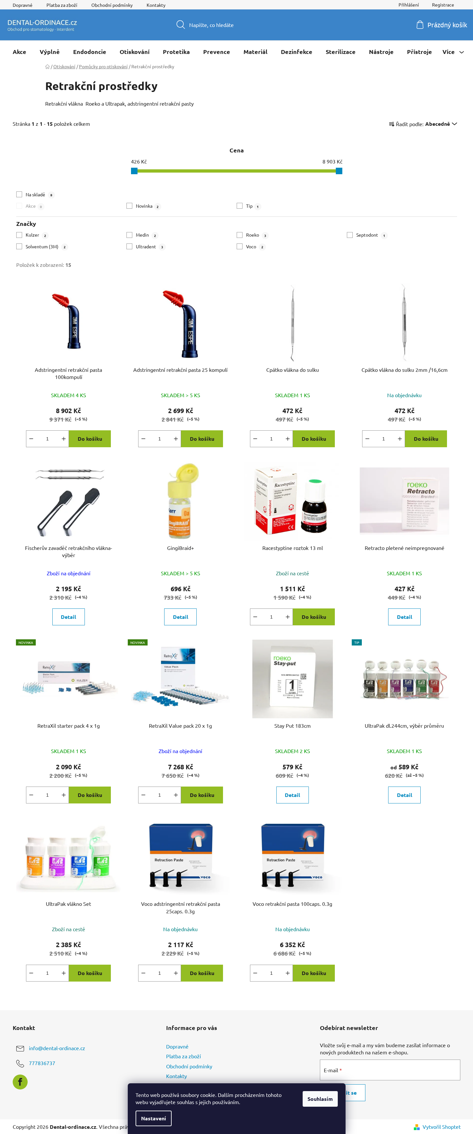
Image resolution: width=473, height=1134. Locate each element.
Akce (34, 206)
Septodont (370, 235)
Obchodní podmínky (112, 5)
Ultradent (149, 246)
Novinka (147, 206)
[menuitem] (19, 52)
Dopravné (23, 5)
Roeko (256, 235)
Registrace (443, 4)
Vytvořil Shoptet (442, 1126)
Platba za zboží (61, 5)
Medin (146, 235)
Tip (252, 206)
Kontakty (156, 5)
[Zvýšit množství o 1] (64, 439)
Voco (254, 246)
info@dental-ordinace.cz (57, 1048)
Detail (68, 616)
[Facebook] (20, 1082)
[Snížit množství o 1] (31, 439)
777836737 (42, 1063)
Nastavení (153, 1118)
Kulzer (36, 235)
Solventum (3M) (46, 246)
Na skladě (39, 194)
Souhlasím (320, 1098)
